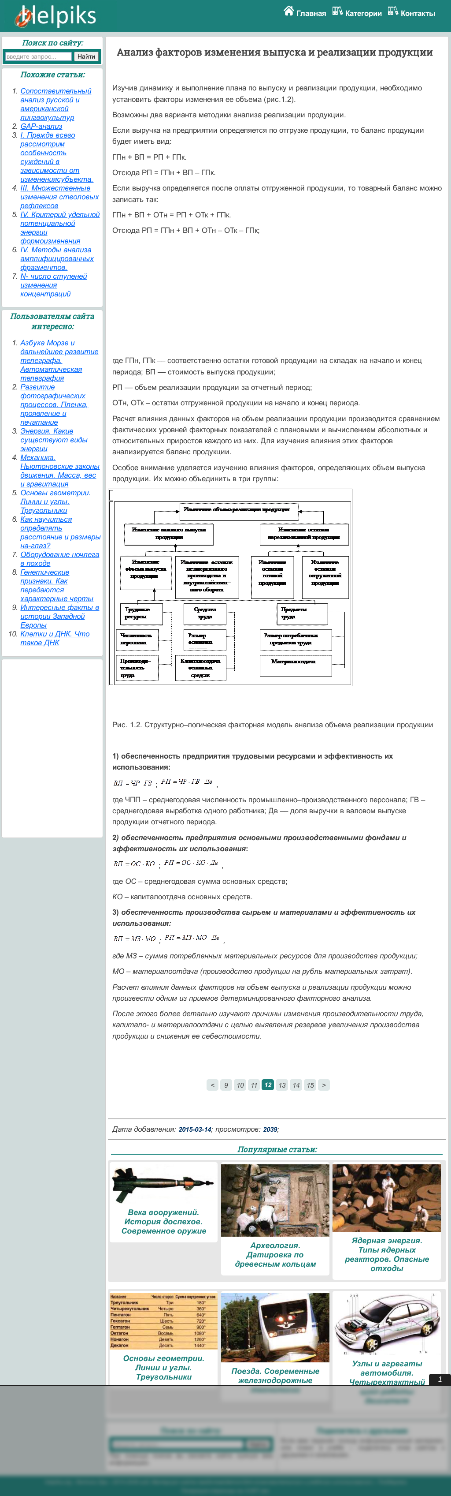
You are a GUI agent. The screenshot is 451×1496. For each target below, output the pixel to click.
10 (240, 1085)
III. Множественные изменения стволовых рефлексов (59, 197)
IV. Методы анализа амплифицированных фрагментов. (57, 259)
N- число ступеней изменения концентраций (53, 285)
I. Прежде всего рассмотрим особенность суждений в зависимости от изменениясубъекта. (56, 157)
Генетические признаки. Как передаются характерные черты (56, 585)
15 (310, 1085)
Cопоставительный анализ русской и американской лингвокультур (55, 104)
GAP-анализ (41, 126)
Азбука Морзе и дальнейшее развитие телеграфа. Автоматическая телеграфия (59, 360)
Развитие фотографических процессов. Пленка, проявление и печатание (54, 404)
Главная (311, 13)
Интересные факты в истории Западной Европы (59, 616)
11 (254, 1085)
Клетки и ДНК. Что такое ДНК (54, 638)
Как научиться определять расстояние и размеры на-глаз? (60, 532)
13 (281, 1085)
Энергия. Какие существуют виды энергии (54, 440)
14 (295, 1085)
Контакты (418, 13)
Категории (363, 13)
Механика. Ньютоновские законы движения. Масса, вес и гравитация (60, 470)
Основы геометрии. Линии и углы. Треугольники (55, 502)
